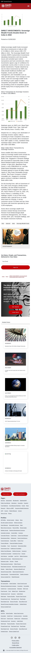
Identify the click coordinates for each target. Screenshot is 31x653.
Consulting (20, 503)
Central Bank (14, 533)
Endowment (13, 538)
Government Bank (22, 545)
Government (14, 545)
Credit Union (14, 535)
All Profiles (3, 520)
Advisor (17, 520)
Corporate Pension (5, 535)
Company (20, 533)
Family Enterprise (5, 540)
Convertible (26, 586)
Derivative (19, 588)
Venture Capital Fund (6, 606)
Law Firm (16, 556)
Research (3, 508)
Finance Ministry (5, 543)
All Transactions (4, 583)
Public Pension (17, 564)
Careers (6, 510)
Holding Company (16, 551)
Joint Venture (4, 556)
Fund (8, 545)
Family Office (13, 540)
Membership (16, 500)
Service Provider (14, 601)
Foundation (3, 545)
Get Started (17, 307)
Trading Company (24, 574)
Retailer (2, 569)
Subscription (9, 500)
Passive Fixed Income (21, 596)
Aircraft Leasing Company (7, 522)
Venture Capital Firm (5, 576)
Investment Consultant (6, 553)
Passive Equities (11, 596)
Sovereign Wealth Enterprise (22, 508)
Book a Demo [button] (6, 494)
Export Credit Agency (22, 538)
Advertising (14, 503)
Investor (23, 553)
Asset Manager (4, 525)
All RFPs (3, 613)
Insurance (24, 551)
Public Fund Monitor (5, 503)
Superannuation (4, 574)
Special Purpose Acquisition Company (10, 604)
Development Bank (5, 538)
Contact (20, 510)
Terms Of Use (15, 643)
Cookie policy (15, 645)
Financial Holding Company (16, 543)
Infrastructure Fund (5, 593)
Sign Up (15, 267)
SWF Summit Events (6, 1)
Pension (12, 561)
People (16, 561)
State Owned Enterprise (18, 571)
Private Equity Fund (5, 599)
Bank (21, 525)
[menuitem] (3, 501)
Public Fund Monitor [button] (20, 494)
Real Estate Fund (5, 601)
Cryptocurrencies (18, 616)
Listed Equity (20, 593)
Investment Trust (16, 553)
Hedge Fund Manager (6, 551)
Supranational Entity (14, 574)
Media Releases (13, 510)
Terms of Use (4, 513)
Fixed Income (4, 591)
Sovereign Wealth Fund (19, 569)
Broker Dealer (23, 527)
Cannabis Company (5, 533)
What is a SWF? (10, 508)
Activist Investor (10, 520)
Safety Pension (9, 569)
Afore (21, 520)
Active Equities (12, 583)
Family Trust (20, 540)
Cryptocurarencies (12, 588)
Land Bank (10, 556)
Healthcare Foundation (16, 548)
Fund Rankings (4, 505)
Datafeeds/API (23, 500)
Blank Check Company (6, 527)
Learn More (17, 313)
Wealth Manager (15, 576)
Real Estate (22, 599)
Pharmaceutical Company (7, 564)
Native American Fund (17, 558)
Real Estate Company (6, 566)
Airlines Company (18, 522)
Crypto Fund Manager (23, 535)
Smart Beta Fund (23, 601)
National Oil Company (6, 558)
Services (3, 500)
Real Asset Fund (15, 599)
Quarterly (26, 503)
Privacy (10, 513)
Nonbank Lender (5, 561)
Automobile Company (14, 525)
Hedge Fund (15, 591)
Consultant (19, 586)
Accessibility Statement (15, 647)
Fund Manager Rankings (15, 505)
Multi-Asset (3, 596)
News (27, 505)
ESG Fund (25, 588)
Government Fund (5, 548)
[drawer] (28, 6)
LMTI (2, 510)
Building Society (4, 530)
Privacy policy (15, 640)
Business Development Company (17, 530)
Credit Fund (3, 588)
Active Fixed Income (22, 583)
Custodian (25, 616)
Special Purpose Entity (6, 571)
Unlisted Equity (23, 604)
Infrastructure (22, 591)
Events (23, 505)
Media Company (23, 556)
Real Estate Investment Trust (19, 566)
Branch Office (16, 527)
